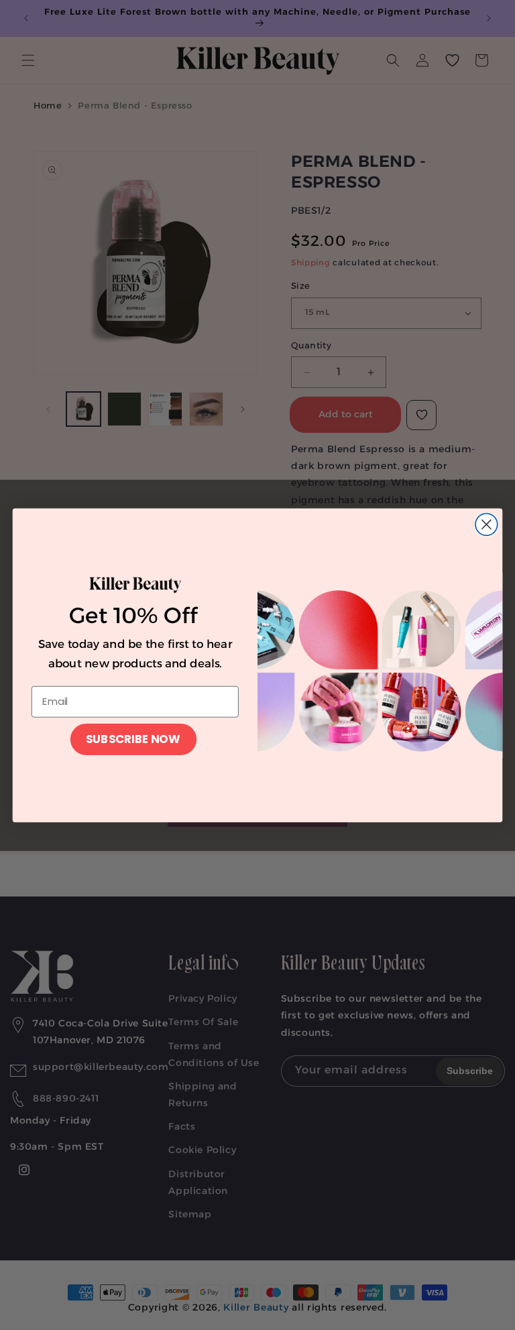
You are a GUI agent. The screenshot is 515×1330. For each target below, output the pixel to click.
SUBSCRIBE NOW (133, 738)
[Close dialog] (486, 524)
